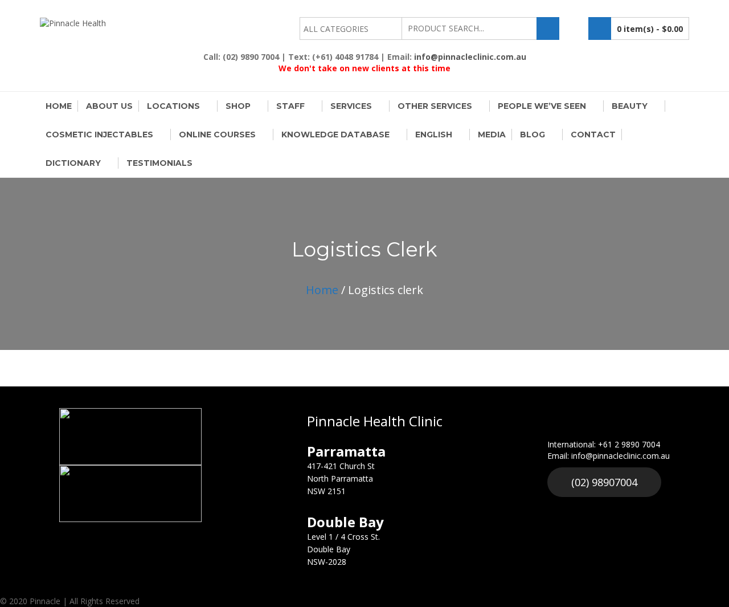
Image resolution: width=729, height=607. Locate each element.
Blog (532, 134)
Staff (290, 106)
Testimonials (159, 163)
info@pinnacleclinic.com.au (470, 56)
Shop (238, 106)
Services (351, 106)
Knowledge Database (335, 134)
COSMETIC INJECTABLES (99, 134)
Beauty (630, 106)
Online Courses (217, 134)
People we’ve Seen (542, 106)
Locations (173, 106)
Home (59, 106)
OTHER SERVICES (435, 106)
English (433, 134)
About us (109, 106)
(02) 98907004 (604, 482)
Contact (593, 134)
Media (492, 134)
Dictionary (73, 163)
